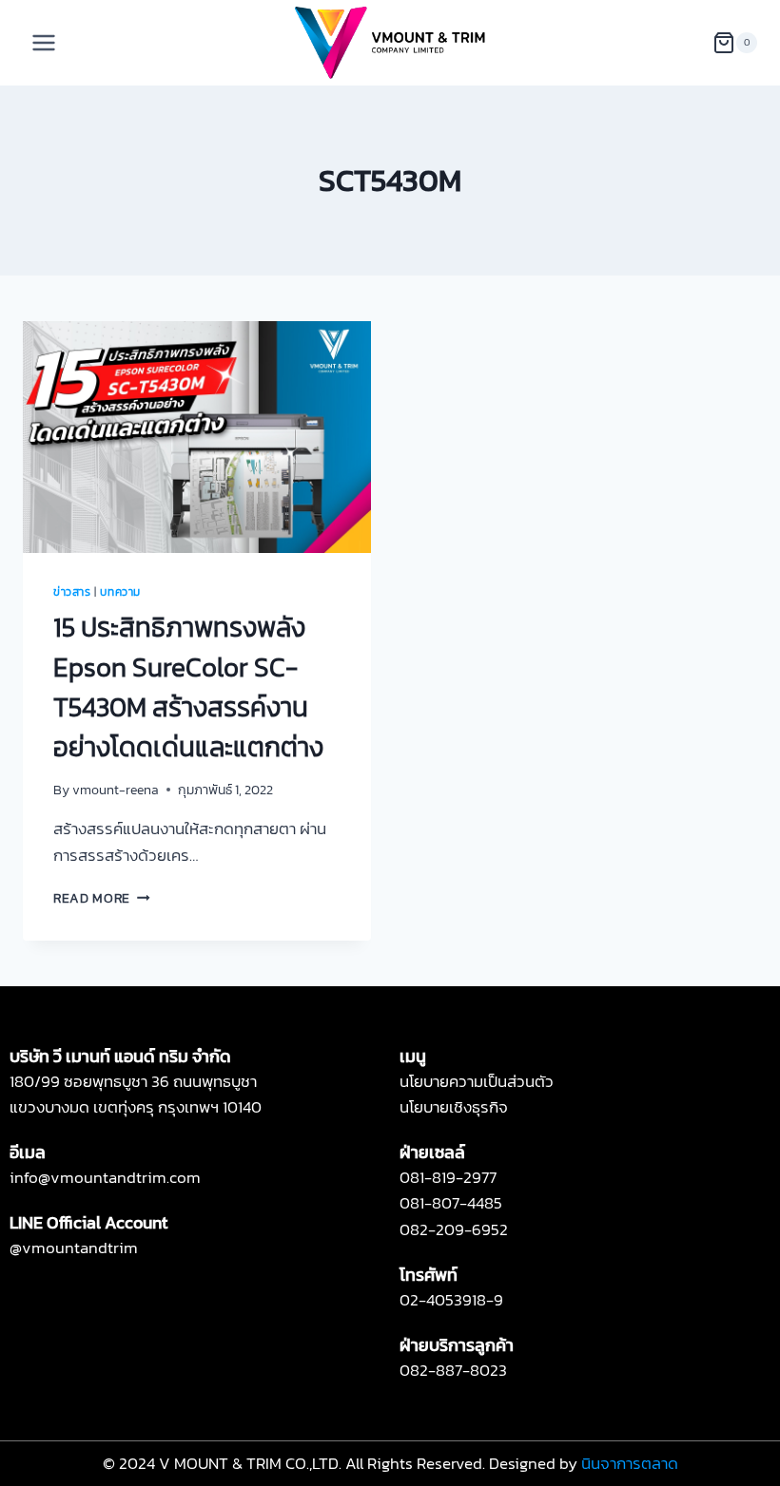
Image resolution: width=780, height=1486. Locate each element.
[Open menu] (44, 42)
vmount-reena (115, 789)
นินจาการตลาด (629, 1463)
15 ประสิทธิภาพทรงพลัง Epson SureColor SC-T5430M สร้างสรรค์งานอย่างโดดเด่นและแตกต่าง (188, 687)
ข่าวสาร (72, 591)
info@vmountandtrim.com (105, 1177)
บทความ (120, 591)
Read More (101, 897)
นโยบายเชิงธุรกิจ (454, 1107)
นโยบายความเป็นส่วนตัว (477, 1081)
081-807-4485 (451, 1203)
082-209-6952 (454, 1229)
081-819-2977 (448, 1177)
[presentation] (197, 437)
